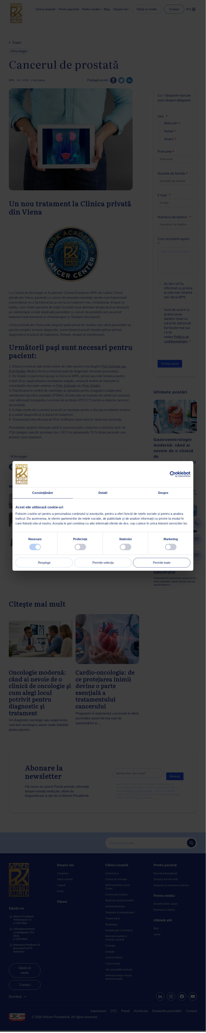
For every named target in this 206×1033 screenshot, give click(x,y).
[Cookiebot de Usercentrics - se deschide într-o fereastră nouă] (172, 474)
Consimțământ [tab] (42, 492)
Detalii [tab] (103, 492)
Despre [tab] (163, 492)
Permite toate (161, 562)
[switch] (80, 547)
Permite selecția (103, 562)
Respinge (44, 562)
